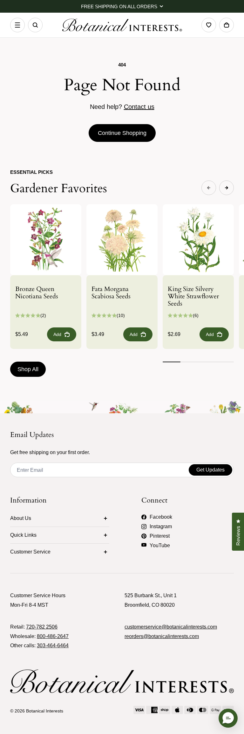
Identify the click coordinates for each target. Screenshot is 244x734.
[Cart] (226, 25)
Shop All (27, 369)
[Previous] (208, 187)
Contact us (139, 106)
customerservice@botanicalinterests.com (171, 627)
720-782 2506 (42, 627)
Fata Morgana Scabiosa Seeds (111, 292)
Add (57, 334)
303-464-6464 (53, 645)
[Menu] (17, 25)
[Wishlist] (208, 25)
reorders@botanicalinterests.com (162, 636)
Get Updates (210, 469)
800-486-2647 (53, 636)
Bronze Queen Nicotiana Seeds (36, 292)
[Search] (35, 25)
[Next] (226, 187)
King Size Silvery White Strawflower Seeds (193, 296)
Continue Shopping (122, 133)
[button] (228, 718)
